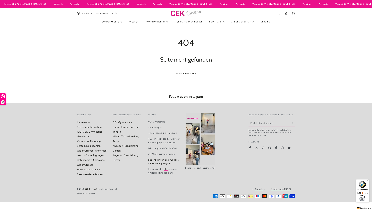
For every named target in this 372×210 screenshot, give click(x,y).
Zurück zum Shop (186, 73)
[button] (278, 13)
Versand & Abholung (89, 141)
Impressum (83, 122)
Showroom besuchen (89, 127)
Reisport (118, 141)
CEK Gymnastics (122, 122)
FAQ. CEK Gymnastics (89, 131)
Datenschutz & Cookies (91, 160)
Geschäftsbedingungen (90, 155)
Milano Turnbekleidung (126, 136)
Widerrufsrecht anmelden (92, 150)
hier (166, 169)
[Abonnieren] (293, 123)
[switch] (362, 199)
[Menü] (367, 181)
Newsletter (83, 136)
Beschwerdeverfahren (90, 174)
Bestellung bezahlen (89, 145)
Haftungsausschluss (88, 169)
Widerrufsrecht (85, 164)
